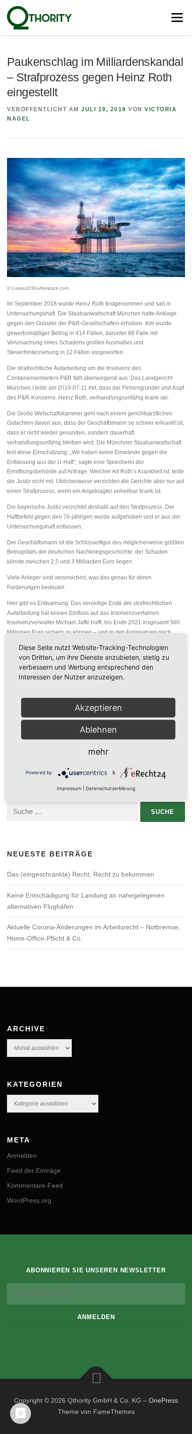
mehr (98, 751)
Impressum (69, 788)
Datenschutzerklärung (110, 788)
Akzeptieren (98, 707)
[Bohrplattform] (96, 217)
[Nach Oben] (96, 1379)
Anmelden (22, 1155)
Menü (176, 17)
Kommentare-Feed (35, 1185)
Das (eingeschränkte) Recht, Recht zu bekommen (80, 874)
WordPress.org (29, 1200)
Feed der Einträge (34, 1170)
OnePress (163, 1400)
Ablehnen (98, 729)
